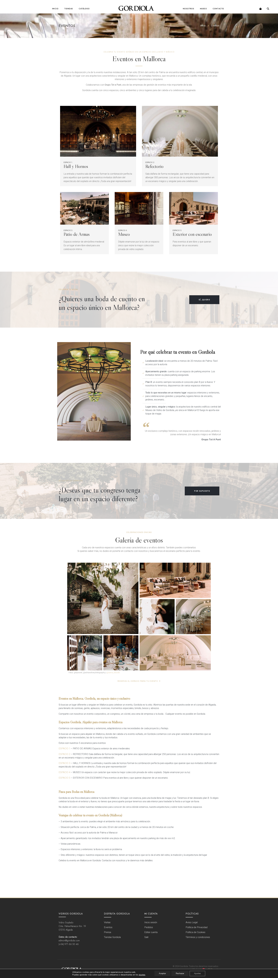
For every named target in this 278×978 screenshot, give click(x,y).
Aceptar (162, 973)
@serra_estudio (113, 672)
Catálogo (84, 8)
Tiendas (68, 8)
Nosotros (188, 8)
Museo (203, 8)
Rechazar (180, 973)
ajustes (142, 975)
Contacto (218, 8)
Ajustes (197, 973)
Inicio (55, 8)
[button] (268, 8)
